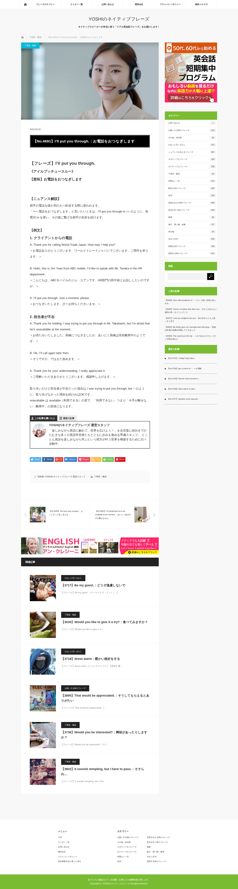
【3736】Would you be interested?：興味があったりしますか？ (104, 735)
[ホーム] (25, 4)
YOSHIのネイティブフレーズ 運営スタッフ (65, 476)
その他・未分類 (191, 138)
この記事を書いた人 (45, 418)
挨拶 (191, 217)
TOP (60, 837)
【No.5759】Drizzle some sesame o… (183, 379)
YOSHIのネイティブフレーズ (119, 19)
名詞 (191, 195)
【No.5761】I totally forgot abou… (181, 358)
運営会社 (139, 4)
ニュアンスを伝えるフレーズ (191, 152)
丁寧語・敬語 (30, 45)
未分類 (191, 232)
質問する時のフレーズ (191, 253)
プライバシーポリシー (170, 4)
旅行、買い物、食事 (191, 224)
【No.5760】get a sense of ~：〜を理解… (185, 368)
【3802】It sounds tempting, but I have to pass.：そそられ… (102, 771)
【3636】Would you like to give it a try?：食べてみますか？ (104, 622)
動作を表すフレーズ (191, 188)
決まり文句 (191, 239)
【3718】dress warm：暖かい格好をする (90, 659)
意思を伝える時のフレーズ (191, 203)
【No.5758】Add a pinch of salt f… (182, 389)
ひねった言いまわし (73, 578)
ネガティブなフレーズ (191, 159)
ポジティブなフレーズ (191, 166)
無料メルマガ (201, 4)
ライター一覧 (76, 4)
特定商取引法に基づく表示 (69, 861)
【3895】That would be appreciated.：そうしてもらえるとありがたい (105, 698)
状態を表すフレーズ (191, 246)
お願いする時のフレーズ (75, 688)
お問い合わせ (107, 4)
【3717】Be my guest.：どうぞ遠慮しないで (93, 585)
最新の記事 (68, 418)
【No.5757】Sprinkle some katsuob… (183, 399)
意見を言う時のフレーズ (191, 210)
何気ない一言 (191, 181)
